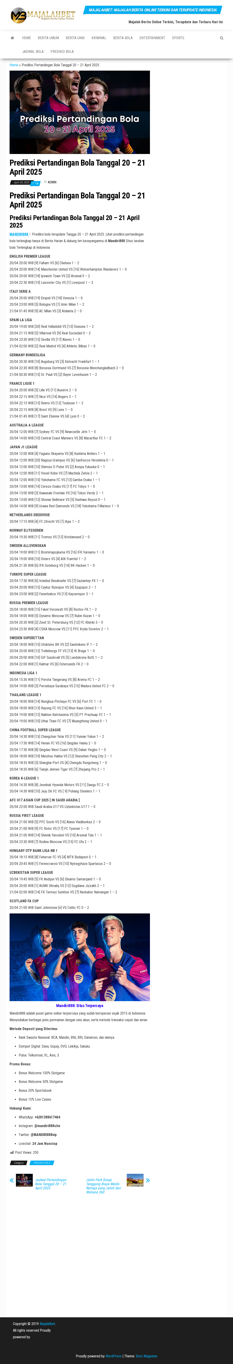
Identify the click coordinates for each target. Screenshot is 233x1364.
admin (52, 182)
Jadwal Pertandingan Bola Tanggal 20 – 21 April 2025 (50, 1184)
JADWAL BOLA (33, 51)
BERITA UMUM (48, 38)
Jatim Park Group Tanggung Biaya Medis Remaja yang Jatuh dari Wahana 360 (103, 1186)
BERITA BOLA (123, 38)
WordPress (114, 1356)
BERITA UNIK (75, 38)
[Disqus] (80, 1256)
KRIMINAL (98, 38)
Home (26, 38)
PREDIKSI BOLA (62, 51)
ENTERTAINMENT (152, 38)
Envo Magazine (146, 1356)
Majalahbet (47, 1324)
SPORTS (178, 38)
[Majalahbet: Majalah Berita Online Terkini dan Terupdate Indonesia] (12, 38)
